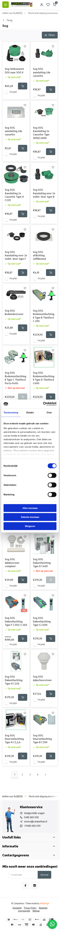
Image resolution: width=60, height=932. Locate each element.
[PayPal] (16, 919)
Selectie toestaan (30, 517)
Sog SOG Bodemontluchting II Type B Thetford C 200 (43, 316)
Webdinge (44, 903)
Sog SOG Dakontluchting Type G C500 (42, 621)
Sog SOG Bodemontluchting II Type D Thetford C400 (43, 378)
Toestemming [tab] (11, 412)
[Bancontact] (30, 919)
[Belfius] (37, 919)
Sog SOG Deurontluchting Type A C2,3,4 (14, 739)
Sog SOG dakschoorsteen (42, 678)
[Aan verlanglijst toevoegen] (25, 46)
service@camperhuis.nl (35, 821)
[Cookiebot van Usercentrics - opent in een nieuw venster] (43, 404)
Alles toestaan (30, 508)
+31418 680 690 (32, 825)
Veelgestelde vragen (34, 813)
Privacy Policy (30, 908)
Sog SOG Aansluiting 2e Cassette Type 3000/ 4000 (41, 133)
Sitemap (36, 910)
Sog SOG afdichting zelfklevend (39, 255)
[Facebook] (25, 885)
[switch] (52, 475)
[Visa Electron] (26, 924)
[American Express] (40, 924)
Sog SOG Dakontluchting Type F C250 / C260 (16, 621)
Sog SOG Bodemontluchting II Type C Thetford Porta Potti (15, 378)
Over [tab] (49, 412)
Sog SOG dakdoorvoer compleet (12, 563)
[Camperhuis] (22, 4)
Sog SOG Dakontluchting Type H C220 (13, 680)
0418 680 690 (31, 817)
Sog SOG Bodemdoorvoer (14, 312)
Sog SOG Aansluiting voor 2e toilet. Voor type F (16, 255)
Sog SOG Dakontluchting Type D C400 (42, 563)
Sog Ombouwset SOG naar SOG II (14, 70)
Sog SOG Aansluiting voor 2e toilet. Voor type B (44, 193)
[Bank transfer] (23, 919)
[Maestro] (33, 924)
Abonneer (44, 874)
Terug (9, 20)
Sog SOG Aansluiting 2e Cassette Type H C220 (14, 195)
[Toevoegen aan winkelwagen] (22, 86)
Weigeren (30, 526)
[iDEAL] (9, 919)
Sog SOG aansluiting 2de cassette (41, 72)
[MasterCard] (12, 924)
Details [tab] (30, 412)
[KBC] (44, 919)
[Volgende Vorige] (45, 774)
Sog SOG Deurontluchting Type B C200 (42, 739)
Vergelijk (13, 91)
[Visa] (19, 924)
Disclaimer (17, 908)
